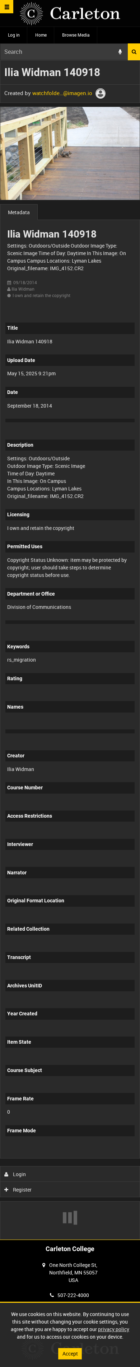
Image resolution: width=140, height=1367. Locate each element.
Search (134, 51)
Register (22, 1189)
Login (19, 1174)
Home (41, 35)
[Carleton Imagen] (70, 13)
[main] (70, 650)
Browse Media (76, 35)
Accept (70, 1353)
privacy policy (113, 1329)
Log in (14, 35)
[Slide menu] (6, 6)
